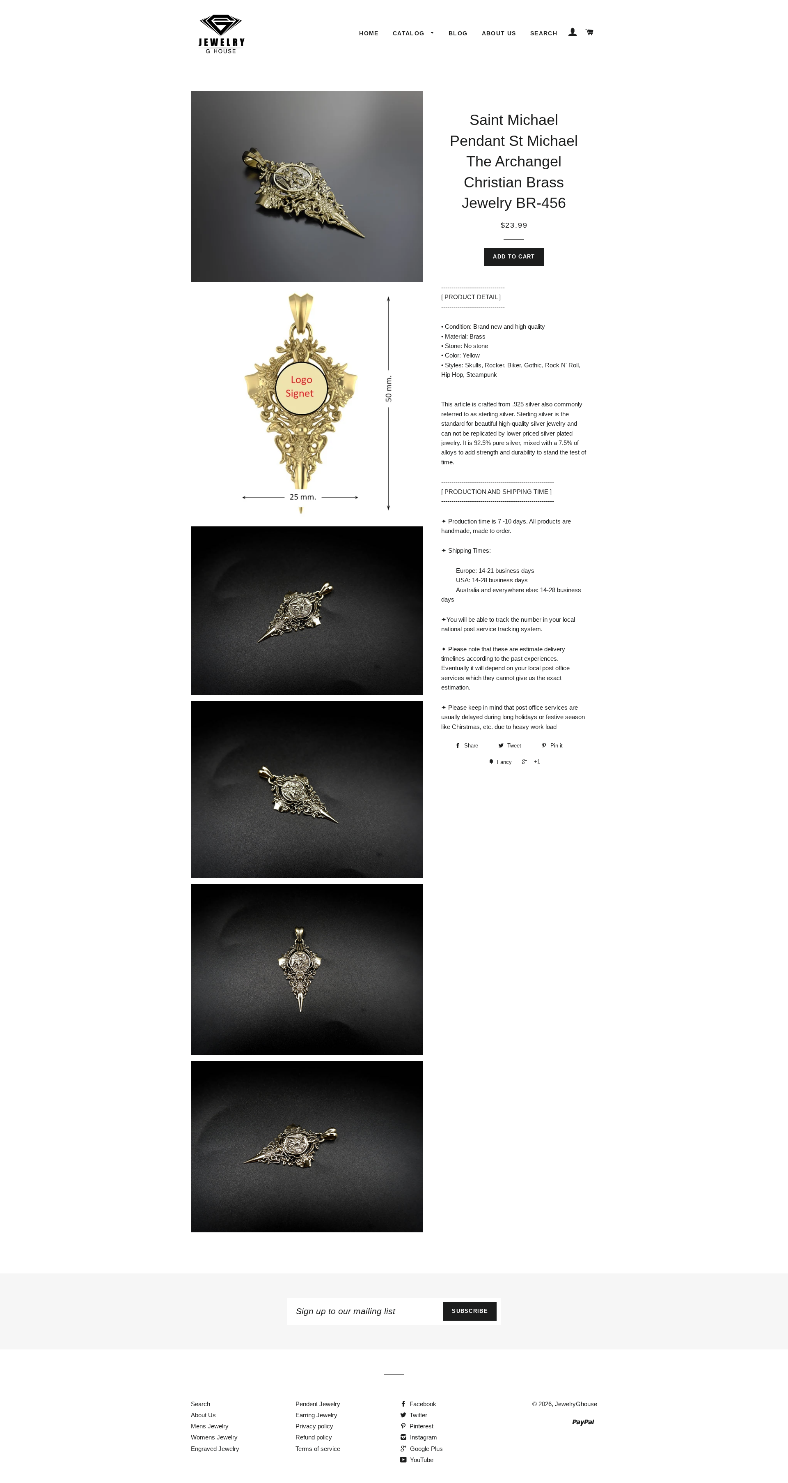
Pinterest (420, 1426)
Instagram (422, 1437)
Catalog (410, 33)
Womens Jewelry (214, 1437)
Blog (458, 33)
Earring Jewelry (316, 1415)
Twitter (417, 1415)
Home (369, 33)
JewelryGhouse (576, 1403)
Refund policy (314, 1437)
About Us (499, 33)
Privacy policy (314, 1426)
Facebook (422, 1403)
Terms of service (318, 1448)
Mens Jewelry (210, 1426)
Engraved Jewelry (215, 1448)
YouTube (420, 1459)
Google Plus (425, 1448)
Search (543, 33)
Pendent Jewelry (318, 1403)
